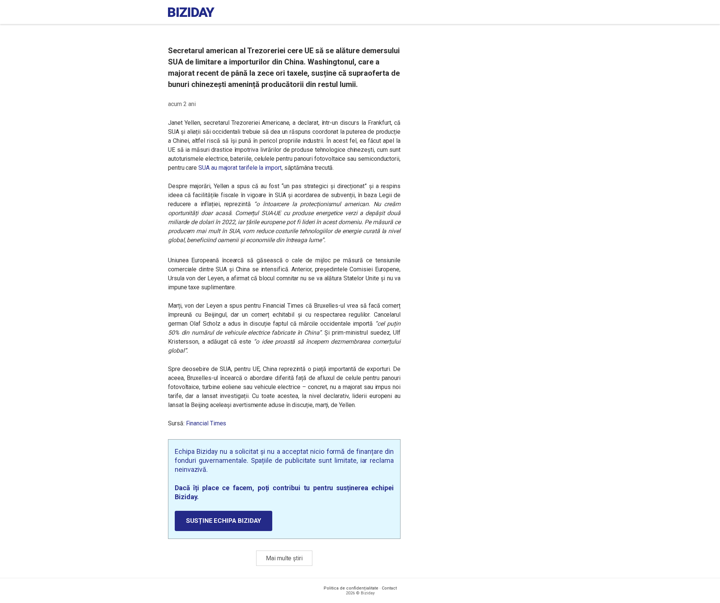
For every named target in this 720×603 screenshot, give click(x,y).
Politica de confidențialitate (351, 588)
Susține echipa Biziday (223, 520)
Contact (389, 588)
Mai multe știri (284, 558)
